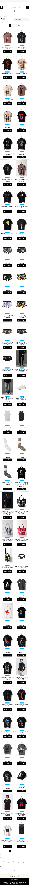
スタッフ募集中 (14, 879)
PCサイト (15, 876)
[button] (1, 7)
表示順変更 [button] (18, 19)
